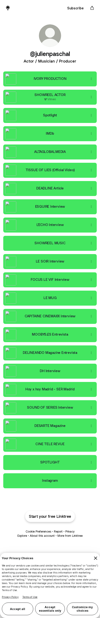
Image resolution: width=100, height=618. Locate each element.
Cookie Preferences (38, 531)
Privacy (69, 531)
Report (58, 531)
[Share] (91, 79)
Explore (22, 536)
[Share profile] (92, 8)
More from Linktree (70, 536)
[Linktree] (8, 8)
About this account (42, 536)
